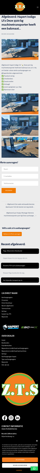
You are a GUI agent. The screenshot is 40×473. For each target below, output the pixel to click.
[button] (37, 441)
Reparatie (5, 317)
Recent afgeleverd (8, 34)
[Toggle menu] (37, 7)
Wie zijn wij (5, 365)
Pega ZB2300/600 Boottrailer (12, 251)
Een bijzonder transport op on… (13, 280)
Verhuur (4, 311)
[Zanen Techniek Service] (20, 7)
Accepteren (20, 460)
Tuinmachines (6, 308)
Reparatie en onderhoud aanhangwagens (15, 348)
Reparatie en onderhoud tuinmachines (14, 351)
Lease (3, 340)
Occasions (5, 300)
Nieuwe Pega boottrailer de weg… (14, 273)
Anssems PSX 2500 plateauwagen (14, 265)
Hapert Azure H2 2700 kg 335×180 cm (15, 258)
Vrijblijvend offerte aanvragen (12, 234)
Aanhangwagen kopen (9, 356)
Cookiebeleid (19, 470)
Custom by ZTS (6, 314)
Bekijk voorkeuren (20, 465)
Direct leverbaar (7, 303)
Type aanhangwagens (9, 359)
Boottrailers (5, 343)
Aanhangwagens (7, 297)
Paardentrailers (7, 345)
